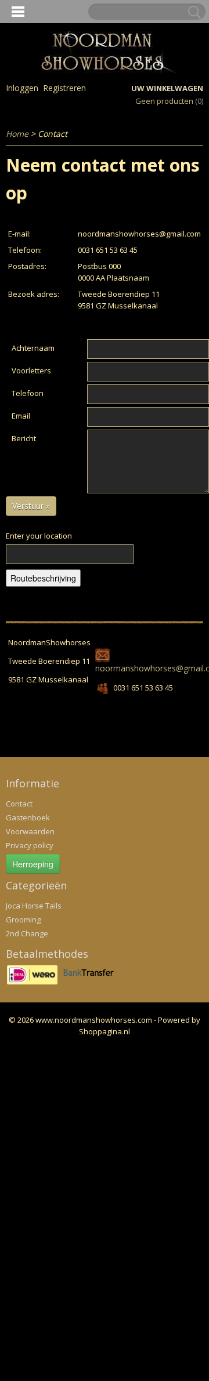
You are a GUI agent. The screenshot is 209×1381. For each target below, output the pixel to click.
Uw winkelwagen (167, 88)
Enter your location (39, 535)
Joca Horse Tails (34, 905)
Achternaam (33, 348)
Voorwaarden (30, 831)
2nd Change (27, 933)
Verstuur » (31, 505)
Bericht (24, 438)
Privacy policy (29, 845)
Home (17, 133)
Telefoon (28, 393)
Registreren (64, 87)
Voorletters (31, 370)
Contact (19, 803)
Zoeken (192, 12)
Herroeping (32, 864)
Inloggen (22, 87)
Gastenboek (28, 817)
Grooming (23, 919)
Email (21, 415)
